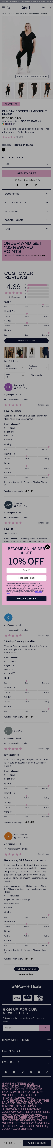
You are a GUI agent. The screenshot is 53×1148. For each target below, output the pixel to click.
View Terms (38, 591)
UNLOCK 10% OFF (26, 598)
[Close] (47, 546)
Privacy (9, 593)
